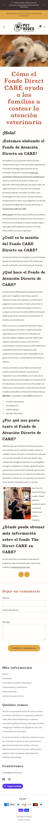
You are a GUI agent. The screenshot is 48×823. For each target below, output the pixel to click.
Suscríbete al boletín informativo (16, 683)
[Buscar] (44, 26)
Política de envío (9, 692)
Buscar (5, 674)
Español (22, 799)
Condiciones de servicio (13, 696)
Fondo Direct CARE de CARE (14, 209)
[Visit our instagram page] (9, 779)
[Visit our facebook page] (4, 779)
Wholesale (7, 678)
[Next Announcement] (44, 5)
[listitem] (24, 5)
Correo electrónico (10, 610)
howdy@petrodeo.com (12, 773)
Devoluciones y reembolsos (14, 687)
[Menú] (3, 27)
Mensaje (6, 622)
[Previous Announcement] (4, 5)
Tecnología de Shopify (24, 817)
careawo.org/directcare (20, 567)
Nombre (6, 598)
